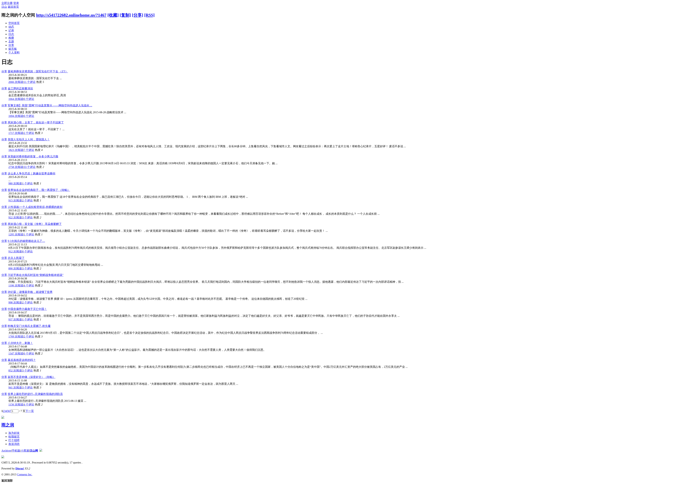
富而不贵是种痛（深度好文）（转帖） (31, 376)
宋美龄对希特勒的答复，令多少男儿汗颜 (33, 156)
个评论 (30, 81)
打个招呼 (14, 440)
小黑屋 (25, 450)
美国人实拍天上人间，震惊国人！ (29, 139)
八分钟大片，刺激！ (20, 342)
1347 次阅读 (15, 353)
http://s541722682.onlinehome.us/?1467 (71, 15)
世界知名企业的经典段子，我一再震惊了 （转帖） (39, 189)
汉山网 (34, 450)
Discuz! (19, 468)
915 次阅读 (15, 200)
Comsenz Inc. (24, 474)
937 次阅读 (15, 319)
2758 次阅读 (15, 166)
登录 (16, 3)
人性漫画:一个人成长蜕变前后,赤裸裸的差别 (35, 206)
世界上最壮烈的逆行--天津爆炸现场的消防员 (35, 393)
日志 (11, 34)
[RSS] (149, 15)
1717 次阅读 (15, 132)
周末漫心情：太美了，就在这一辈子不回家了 (36, 122)
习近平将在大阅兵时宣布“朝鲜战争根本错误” (35, 274)
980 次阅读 (15, 183)
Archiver (6, 450)
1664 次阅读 (15, 98)
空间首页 (14, 23)
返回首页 (13, 6)
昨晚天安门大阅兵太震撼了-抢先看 (29, 325)
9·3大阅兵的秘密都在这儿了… (26, 240)
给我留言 (14, 436)
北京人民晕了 (16, 257)
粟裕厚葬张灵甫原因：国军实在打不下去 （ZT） (38, 71)
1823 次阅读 (15, 149)
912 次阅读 (15, 251)
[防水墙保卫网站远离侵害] (40, 450)
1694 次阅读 (15, 115)
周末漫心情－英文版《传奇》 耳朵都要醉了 (35, 223)
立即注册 (7, 3)
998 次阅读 (15, 302)
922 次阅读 (15, 217)
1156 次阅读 (15, 404)
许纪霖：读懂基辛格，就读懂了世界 (30, 291)
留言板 (12, 48)
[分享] (137, 15)
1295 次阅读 (15, 234)
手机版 (16, 450)
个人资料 (14, 52)
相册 (11, 37)
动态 (11, 26)
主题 (11, 41)
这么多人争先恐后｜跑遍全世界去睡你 (31, 173)
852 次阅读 (15, 370)
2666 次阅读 (15, 81)
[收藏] (113, 15)
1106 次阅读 (15, 285)
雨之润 (7, 425)
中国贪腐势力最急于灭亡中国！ (27, 308)
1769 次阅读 (15, 336)
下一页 (29, 410)
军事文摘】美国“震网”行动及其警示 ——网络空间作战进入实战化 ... (50, 105)
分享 (11, 45)
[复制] (125, 15)
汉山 (4, 6)
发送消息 (14, 443)
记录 (11, 30)
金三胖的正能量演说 (20, 88)
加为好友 (14, 432)
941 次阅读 (15, 387)
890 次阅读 (15, 268)
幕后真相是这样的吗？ (22, 359)
